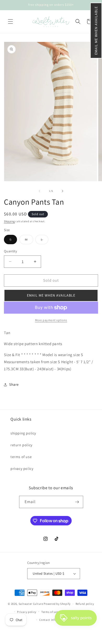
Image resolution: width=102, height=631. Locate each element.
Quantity (10, 251)
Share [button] (14, 384)
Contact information (53, 620)
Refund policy (85, 604)
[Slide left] (39, 191)
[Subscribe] (77, 502)
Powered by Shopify (57, 604)
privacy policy (21, 468)
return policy (21, 445)
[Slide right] (62, 191)
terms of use (21, 456)
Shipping (9, 221)
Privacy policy (26, 612)
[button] (96, 30)
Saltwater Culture (31, 604)
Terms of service (52, 612)
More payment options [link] (51, 320)
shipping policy (23, 433)
